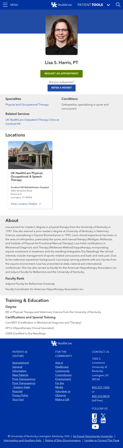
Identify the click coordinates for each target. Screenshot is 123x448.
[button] (10, 5)
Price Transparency (23, 379)
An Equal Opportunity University (93, 436)
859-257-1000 (101, 387)
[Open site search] (118, 5)
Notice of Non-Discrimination (63, 440)
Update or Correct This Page (101, 440)
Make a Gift (62, 399)
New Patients (20, 375)
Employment (63, 379)
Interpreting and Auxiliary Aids (23, 440)
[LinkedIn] (103, 421)
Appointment (20, 363)
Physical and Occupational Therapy (27, 104)
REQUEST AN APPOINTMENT (61, 73)
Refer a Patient (61, 88)
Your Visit (18, 399)
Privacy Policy (20, 395)
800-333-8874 (101, 396)
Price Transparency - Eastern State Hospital (23, 387)
